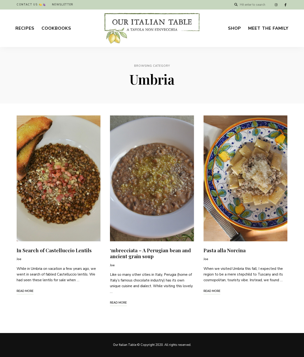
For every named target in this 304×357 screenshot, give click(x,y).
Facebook (285, 5)
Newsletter (62, 4)
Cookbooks (56, 28)
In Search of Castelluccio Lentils (54, 250)
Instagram (276, 5)
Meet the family (268, 28)
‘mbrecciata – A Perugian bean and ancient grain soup (150, 253)
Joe (19, 259)
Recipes (24, 28)
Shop (234, 28)
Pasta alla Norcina (225, 250)
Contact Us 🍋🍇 (31, 4)
